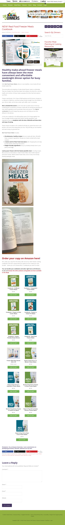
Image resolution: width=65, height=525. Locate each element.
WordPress (47, 520)
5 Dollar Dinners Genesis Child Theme (27, 520)
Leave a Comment (25, 32)
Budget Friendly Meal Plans (12, 453)
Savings (29, 455)
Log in (51, 520)
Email (4, 491)
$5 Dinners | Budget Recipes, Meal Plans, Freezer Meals (11, 15)
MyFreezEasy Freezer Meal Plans (21, 455)
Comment (5, 469)
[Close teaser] (45, 3)
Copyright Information (25, 514)
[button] (55, 1)
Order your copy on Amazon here (20, 258)
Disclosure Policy (16, 514)
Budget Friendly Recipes (23, 453)
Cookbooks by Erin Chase (33, 453)
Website (4, 498)
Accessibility (46, 514)
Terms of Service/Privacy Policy (37, 514)
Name (4, 484)
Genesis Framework (41, 520)
